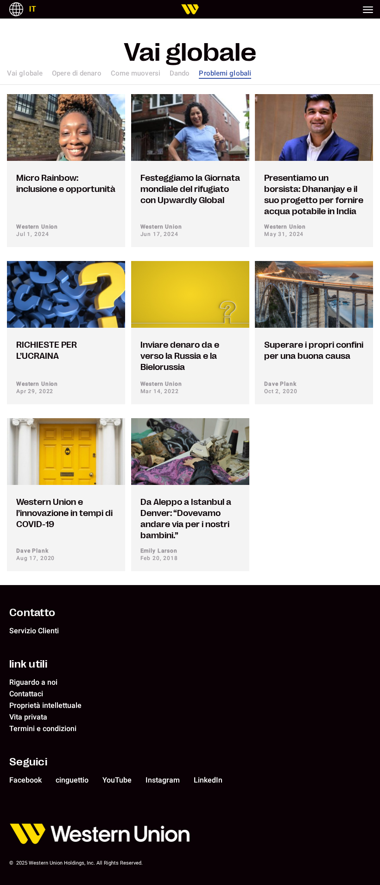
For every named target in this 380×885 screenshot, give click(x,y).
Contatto (32, 612)
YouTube (117, 780)
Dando (180, 73)
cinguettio (72, 780)
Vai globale (25, 73)
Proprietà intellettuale (45, 705)
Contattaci (26, 693)
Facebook (25, 780)
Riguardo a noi (33, 682)
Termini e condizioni (42, 728)
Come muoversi (135, 73)
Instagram (163, 780)
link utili (28, 663)
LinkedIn (208, 780)
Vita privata (28, 717)
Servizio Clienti (34, 630)
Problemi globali (225, 73)
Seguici (28, 761)
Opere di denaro (76, 73)
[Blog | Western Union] (190, 9)
